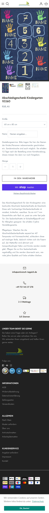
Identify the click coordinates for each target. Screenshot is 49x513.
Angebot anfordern (10, 452)
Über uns (6, 428)
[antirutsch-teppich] (24, 3)
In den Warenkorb (24, 178)
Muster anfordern (9, 424)
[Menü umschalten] (3, 4)
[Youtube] (7, 365)
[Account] (40, 4)
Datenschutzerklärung (11, 395)
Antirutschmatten (9, 432)
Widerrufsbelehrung (10, 391)
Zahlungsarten (8, 399)
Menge (5, 161)
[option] (24, 44)
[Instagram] (11, 365)
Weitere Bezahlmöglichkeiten (24, 193)
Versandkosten (8, 404)
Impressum (6, 456)
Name (4, 133)
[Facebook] (3, 365)
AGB (4, 387)
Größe (4, 119)
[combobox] (24, 124)
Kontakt (5, 461)
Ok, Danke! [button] (24, 508)
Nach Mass (6, 420)
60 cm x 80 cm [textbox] (10, 124)
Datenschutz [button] (38, 501)
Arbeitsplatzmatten (10, 436)
